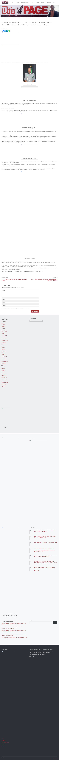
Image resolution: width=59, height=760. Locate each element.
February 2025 (4, 352)
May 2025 (3, 347)
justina (3, 623)
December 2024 (4, 356)
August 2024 (4, 363)
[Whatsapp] (9, 31)
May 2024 (3, 368)
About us (3, 740)
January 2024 (4, 375)
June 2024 (3, 366)
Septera (50, 757)
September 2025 (5, 340)
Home (3, 738)
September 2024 (5, 361)
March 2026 (4, 330)
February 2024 (4, 373)
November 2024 (4, 358)
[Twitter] (5, 31)
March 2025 (4, 351)
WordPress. (55, 757)
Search (31, 620)
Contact (3, 745)
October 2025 (4, 338)
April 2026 (3, 328)
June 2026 (3, 324)
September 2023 (5, 382)
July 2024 (3, 365)
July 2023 (3, 386)
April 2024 (3, 370)
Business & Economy (5, 742)
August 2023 (4, 384)
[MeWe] (7, 31)
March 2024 (4, 372)
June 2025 (3, 345)
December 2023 (4, 377)
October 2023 (4, 380)
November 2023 (4, 379)
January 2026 (4, 333)
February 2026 (4, 331)
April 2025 (3, 349)
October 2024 (4, 359)
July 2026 (3, 322)
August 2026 (4, 321)
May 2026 (3, 326)
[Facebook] (3, 31)
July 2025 (3, 344)
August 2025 (4, 342)
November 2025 (4, 337)
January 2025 (4, 354)
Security (3, 744)
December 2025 (4, 335)
